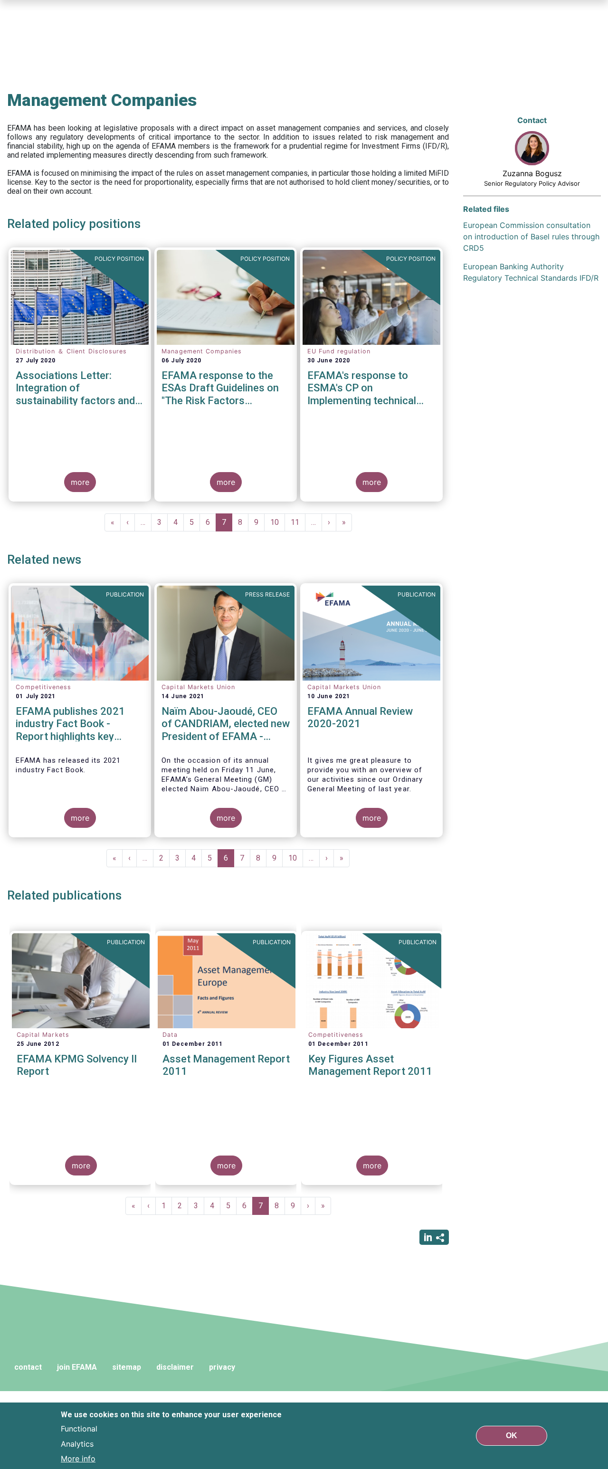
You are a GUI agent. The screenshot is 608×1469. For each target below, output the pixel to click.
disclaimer (175, 1367)
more (80, 482)
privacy (222, 1367)
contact (28, 1367)
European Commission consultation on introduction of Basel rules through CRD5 (531, 236)
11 (298, 522)
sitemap (126, 1367)
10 (277, 522)
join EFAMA (77, 1367)
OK (511, 1435)
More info (78, 1458)
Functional (79, 1428)
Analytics (77, 1443)
